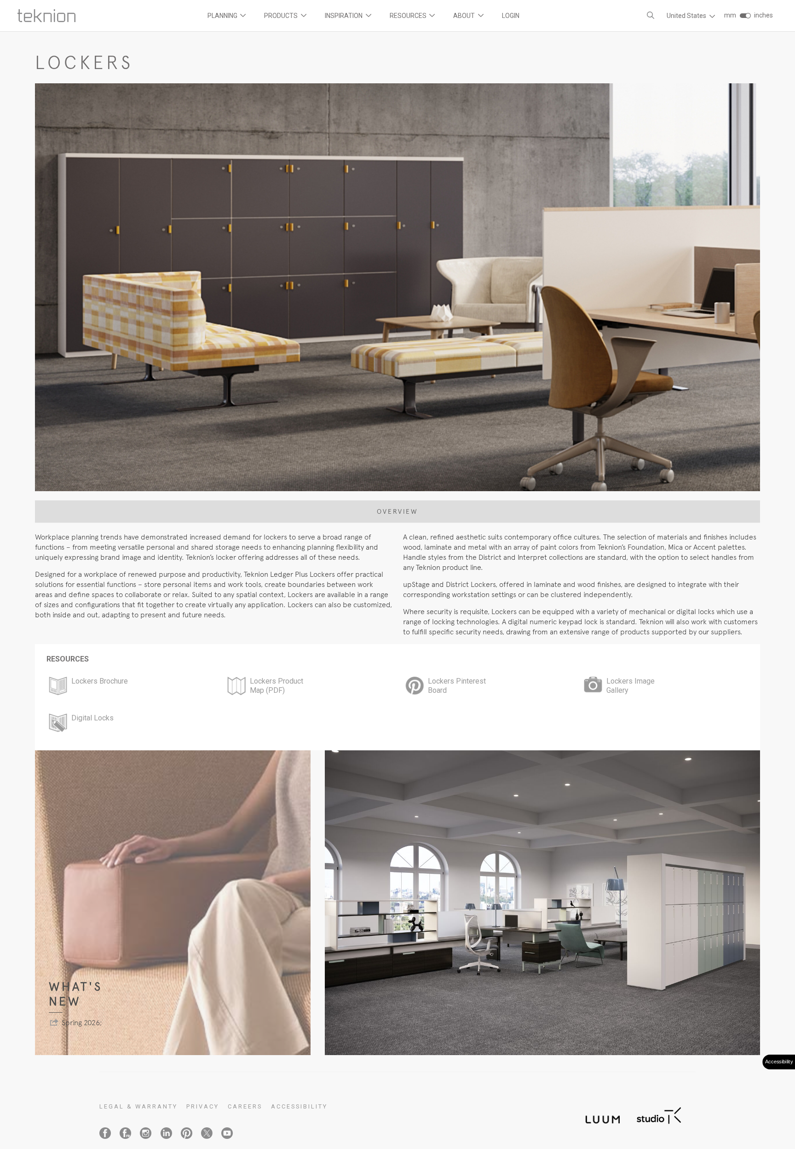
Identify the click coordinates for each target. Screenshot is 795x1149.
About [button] (464, 15)
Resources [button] (409, 15)
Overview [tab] (397, 511)
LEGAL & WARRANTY (138, 1106)
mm (730, 15)
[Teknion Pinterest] (186, 1133)
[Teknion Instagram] (145, 1133)
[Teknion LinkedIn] (166, 1133)
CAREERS (245, 1106)
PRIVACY (202, 1106)
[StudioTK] (659, 1114)
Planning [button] (223, 15)
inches (763, 15)
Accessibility (299, 1106)
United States (687, 15)
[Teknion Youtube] (227, 1133)
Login (510, 15)
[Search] (650, 15)
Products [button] (281, 15)
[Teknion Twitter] (207, 1133)
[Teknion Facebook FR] (125, 1133)
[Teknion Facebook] (105, 1133)
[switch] (745, 15)
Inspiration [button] (344, 15)
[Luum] (600, 1114)
